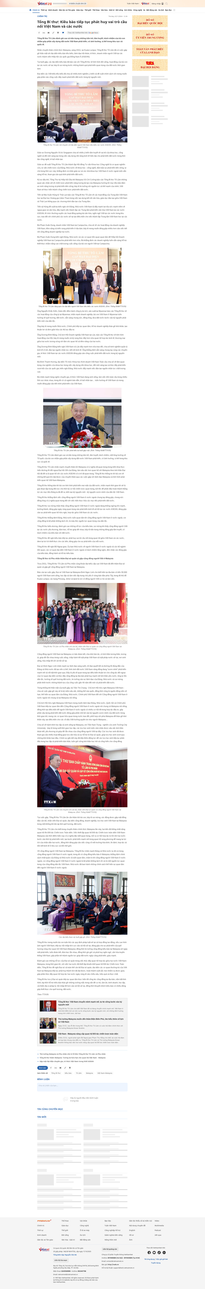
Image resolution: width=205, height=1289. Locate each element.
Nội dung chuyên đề (137, 1225)
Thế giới (88, 10)
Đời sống (119, 10)
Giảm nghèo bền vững (113, 1235)
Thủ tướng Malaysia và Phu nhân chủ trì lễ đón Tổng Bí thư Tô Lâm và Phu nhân (73, 1054)
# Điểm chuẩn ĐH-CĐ (77, 3)
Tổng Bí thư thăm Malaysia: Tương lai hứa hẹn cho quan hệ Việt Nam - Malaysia (72, 1058)
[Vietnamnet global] (145, 4)
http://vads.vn (113, 1264)
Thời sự (44, 10)
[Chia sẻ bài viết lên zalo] (44, 32)
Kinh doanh (53, 10)
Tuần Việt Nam (133, 3)
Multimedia (159, 1225)
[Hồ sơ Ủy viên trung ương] (150, 41)
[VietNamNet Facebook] (149, 1253)
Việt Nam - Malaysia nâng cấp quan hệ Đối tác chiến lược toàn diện (88, 1034)
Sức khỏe (128, 10)
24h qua (158, 1235)
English (132, 1230)
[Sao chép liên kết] (53, 32)
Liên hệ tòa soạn (60, 1260)
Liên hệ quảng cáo (110, 1249)
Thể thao (96, 10)
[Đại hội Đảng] (150, 70)
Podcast (158, 1230)
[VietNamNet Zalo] (164, 1253)
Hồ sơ (131, 1235)
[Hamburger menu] (174, 10)
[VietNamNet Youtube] (154, 1253)
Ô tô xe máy (84, 1230)
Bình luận (42, 1068)
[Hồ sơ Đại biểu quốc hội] (150, 26)
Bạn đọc (168, 10)
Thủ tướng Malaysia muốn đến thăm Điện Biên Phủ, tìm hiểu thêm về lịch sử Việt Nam (90, 1020)
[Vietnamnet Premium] (44, 1222)
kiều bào (68, 1073)
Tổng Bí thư (55, 1073)
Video (157, 1221)
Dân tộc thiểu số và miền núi (140, 1221)
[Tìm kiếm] (166, 3)
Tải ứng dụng (149, 1259)
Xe (144, 10)
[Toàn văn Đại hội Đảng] (150, 56)
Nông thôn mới (111, 1240)
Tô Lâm (79, 1073)
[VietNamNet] (30, 10)
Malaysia (89, 1073)
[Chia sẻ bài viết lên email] (48, 32)
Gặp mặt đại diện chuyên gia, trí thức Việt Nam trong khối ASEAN (67, 1061)
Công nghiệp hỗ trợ (112, 1230)
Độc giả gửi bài (162, 1259)
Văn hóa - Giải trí (107, 10)
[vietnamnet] (44, 5)
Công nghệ (137, 10)
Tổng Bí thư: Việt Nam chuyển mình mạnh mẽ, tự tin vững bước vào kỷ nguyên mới (90, 1003)
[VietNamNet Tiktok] (159, 1253)
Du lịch (161, 10)
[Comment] (63, 32)
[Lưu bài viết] (58, 32)
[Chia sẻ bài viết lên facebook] (39, 32)
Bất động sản (151, 10)
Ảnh (130, 1240)
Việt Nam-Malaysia (104, 1073)
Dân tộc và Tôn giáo (67, 10)
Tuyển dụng (155, 1263)
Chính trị (36, 10)
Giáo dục (79, 10)
